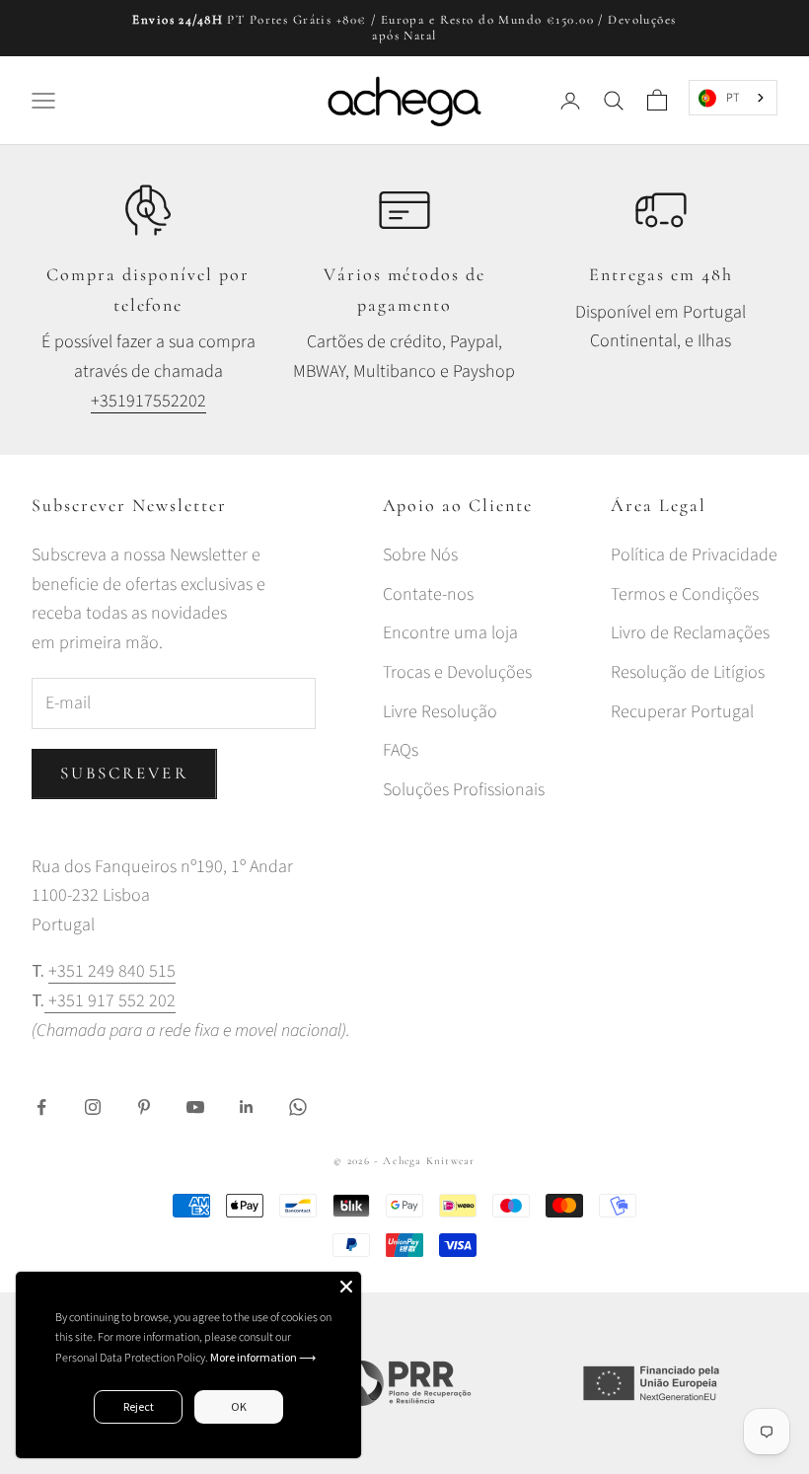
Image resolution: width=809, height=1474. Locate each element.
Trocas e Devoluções (457, 672)
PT (732, 98)
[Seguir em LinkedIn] (247, 1107)
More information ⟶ (263, 1357)
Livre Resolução (440, 712)
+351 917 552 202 (110, 1001)
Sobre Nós (420, 555)
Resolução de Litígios (688, 672)
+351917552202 (148, 401)
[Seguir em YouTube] (195, 1107)
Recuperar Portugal (682, 712)
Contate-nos (428, 594)
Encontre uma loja (450, 633)
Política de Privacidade (694, 555)
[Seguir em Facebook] (41, 1107)
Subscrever (124, 773)
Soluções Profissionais (464, 789)
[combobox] (733, 97)
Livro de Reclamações (690, 633)
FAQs (400, 750)
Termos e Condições (685, 594)
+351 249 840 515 (112, 971)
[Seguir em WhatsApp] (298, 1107)
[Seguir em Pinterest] (144, 1107)
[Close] (346, 1286)
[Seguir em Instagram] (93, 1107)
